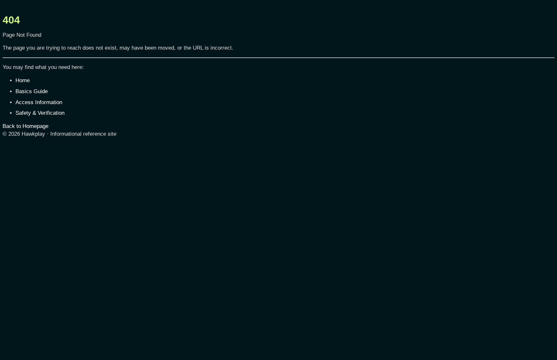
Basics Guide (31, 91)
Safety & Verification (39, 113)
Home (22, 80)
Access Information (38, 102)
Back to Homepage (25, 126)
